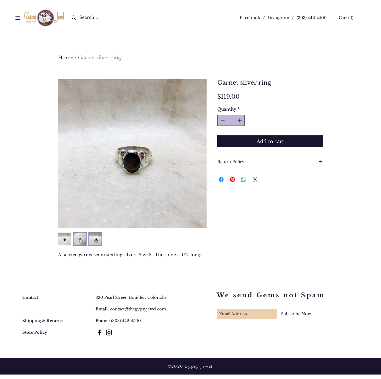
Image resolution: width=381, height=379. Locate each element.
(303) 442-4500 (126, 320)
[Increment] (240, 120)
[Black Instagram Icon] (109, 332)
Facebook (250, 17)
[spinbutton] (231, 120)
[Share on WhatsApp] (243, 179)
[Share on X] (255, 179)
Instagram (279, 17)
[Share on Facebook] (221, 179)
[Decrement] (222, 120)
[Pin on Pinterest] (232, 179)
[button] (17, 18)
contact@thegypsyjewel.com (138, 309)
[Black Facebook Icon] (99, 332)
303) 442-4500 (312, 17)
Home (65, 58)
